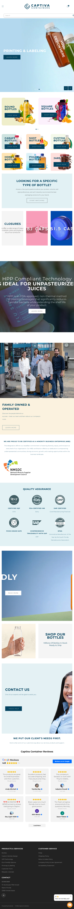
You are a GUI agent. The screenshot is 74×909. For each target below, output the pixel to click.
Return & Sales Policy (45, 859)
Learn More (12, 57)
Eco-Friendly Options (9, 862)
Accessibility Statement (46, 865)
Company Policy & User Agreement (50, 862)
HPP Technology (7, 859)
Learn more (10, 427)
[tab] (36, 129)
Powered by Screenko (7, 906)
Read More (13, 593)
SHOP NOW (49, 115)
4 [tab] (41, 89)
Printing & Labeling (8, 865)
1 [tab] (35, 89)
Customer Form (7, 869)
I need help (13, 709)
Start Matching (37, 200)
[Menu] (3, 6)
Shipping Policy (43, 856)
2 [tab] (37, 89)
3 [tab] (39, 89)
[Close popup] (71, 896)
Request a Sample (8, 872)
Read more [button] (11, 781)
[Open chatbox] (69, 905)
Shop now (12, 115)
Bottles (4, 853)
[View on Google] (12, 785)
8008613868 (6, 882)
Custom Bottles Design (10, 856)
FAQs (40, 853)
